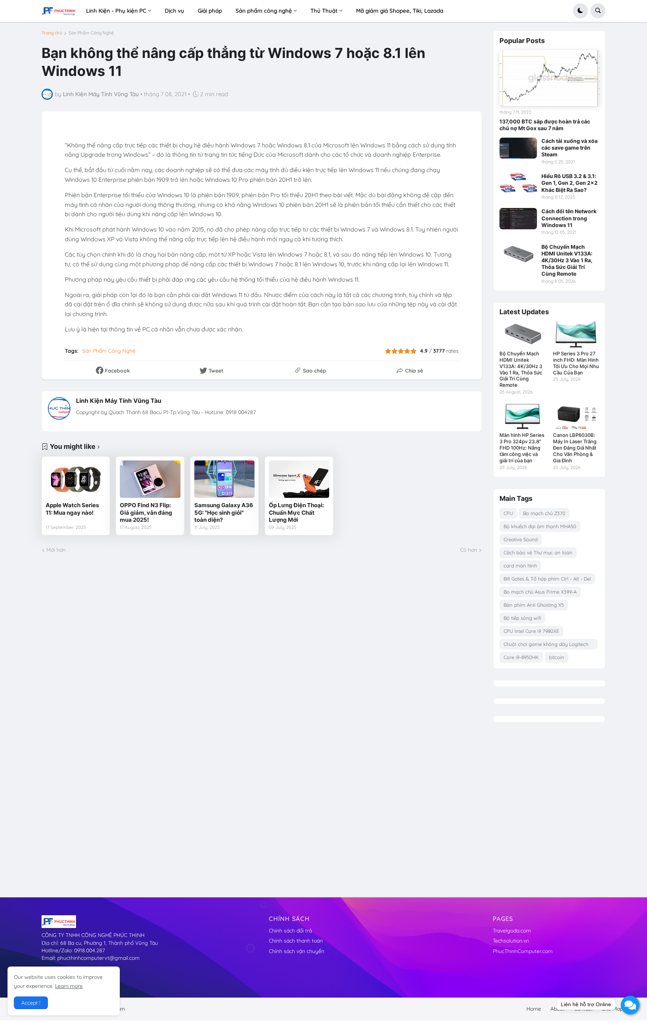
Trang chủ (52, 33)
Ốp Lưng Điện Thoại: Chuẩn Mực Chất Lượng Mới (296, 512)
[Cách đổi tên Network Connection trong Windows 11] (518, 218)
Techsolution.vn (511, 940)
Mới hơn (56, 549)
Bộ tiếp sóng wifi (522, 618)
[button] (580, 10)
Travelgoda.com (512, 930)
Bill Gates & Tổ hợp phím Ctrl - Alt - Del (547, 579)
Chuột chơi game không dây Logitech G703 (546, 645)
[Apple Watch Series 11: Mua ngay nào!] (76, 479)
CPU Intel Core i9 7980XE (531, 631)
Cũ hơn (468, 549)
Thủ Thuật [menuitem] (324, 10)
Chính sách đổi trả (290, 930)
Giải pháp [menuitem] (210, 10)
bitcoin (556, 657)
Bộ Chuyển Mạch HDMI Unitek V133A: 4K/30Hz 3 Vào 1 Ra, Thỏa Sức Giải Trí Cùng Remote (566, 260)
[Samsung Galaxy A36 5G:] (224, 479)
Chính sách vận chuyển (296, 951)
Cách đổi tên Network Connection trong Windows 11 (568, 218)
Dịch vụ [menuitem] (174, 10)
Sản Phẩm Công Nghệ (91, 33)
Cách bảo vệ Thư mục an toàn (538, 552)
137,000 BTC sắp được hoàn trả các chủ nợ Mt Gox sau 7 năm (544, 124)
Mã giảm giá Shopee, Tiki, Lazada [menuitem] (399, 10)
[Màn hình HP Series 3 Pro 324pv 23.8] (522, 416)
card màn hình (520, 566)
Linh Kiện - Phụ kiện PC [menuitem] (116, 10)
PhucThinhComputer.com (523, 951)
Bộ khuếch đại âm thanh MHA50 (540, 526)
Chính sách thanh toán (296, 940)
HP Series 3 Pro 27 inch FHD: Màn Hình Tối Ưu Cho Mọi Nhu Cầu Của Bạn (576, 363)
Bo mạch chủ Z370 (544, 513)
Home (533, 1008)
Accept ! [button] (30, 1002)
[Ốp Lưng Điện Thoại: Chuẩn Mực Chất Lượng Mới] (299, 479)
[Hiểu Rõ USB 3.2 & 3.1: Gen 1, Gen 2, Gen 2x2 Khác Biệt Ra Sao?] (518, 183)
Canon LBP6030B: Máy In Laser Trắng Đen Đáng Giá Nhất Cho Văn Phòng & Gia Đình (574, 447)
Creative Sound (521, 539)
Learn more (69, 986)
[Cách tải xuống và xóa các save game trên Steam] (518, 148)
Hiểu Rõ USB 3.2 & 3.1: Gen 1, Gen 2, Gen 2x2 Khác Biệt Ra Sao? (569, 183)
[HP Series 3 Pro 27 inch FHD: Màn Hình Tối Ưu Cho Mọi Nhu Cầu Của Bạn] (576, 334)
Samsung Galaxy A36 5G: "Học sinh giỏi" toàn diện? (223, 512)
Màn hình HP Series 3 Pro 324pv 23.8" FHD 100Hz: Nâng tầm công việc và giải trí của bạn (521, 447)
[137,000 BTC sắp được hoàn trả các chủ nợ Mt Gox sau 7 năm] (549, 78)
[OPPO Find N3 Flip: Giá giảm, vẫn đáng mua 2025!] (150, 479)
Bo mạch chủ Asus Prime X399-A (540, 592)
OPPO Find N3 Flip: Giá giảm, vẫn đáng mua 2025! (146, 512)
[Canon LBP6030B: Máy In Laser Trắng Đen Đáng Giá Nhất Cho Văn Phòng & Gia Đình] (576, 416)
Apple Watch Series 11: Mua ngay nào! (72, 509)
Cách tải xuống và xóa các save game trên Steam (569, 147)
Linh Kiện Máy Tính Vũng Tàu (118, 400)
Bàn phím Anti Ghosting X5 (534, 605)
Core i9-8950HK (521, 657)
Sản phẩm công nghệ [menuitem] (264, 10)
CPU (508, 513)
